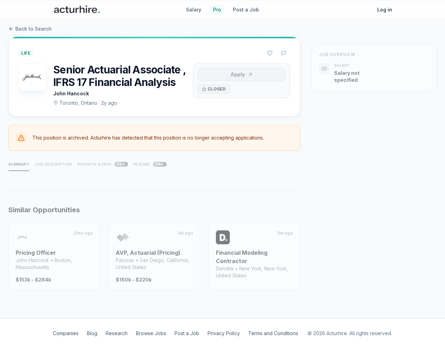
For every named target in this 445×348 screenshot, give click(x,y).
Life (25, 53)
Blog (92, 333)
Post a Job (246, 10)
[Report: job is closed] (283, 53)
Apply (237, 74)
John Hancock (71, 93)
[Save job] (269, 53)
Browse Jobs (151, 333)
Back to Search (33, 29)
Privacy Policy (224, 333)
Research (117, 333)
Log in (384, 10)
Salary (193, 10)
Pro (217, 10)
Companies (66, 333)
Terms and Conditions (273, 333)
